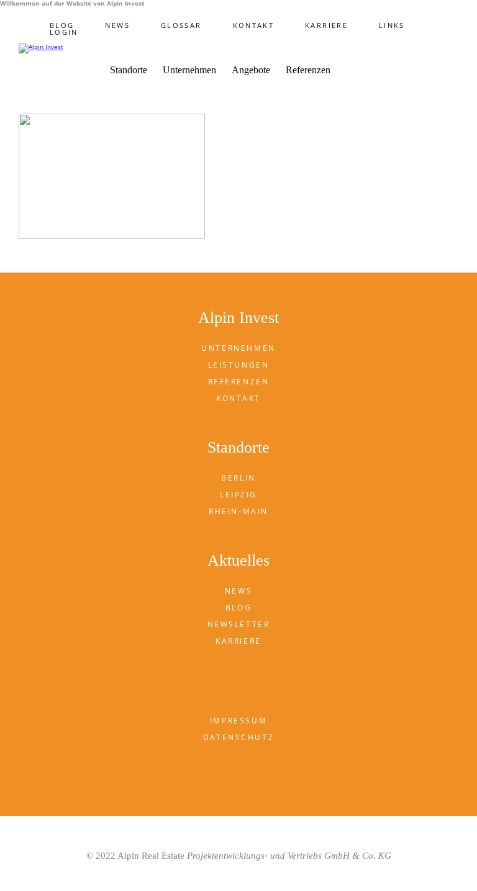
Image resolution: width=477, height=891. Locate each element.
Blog (62, 25)
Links (392, 25)
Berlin (238, 478)
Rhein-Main (238, 511)
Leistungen (239, 365)
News (117, 25)
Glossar (181, 25)
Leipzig (238, 494)
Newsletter (238, 624)
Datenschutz (238, 737)
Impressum (238, 720)
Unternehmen (238, 348)
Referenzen (308, 70)
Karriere (326, 25)
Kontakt (254, 25)
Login (64, 32)
